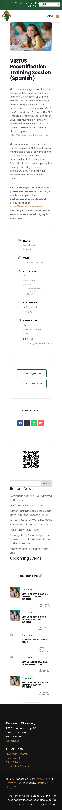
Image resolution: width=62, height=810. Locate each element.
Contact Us (12, 741)
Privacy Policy (43, 779)
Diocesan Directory (17, 754)
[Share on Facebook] (20, 423)
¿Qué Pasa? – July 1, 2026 (24, 530)
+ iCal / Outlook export (32, 383)
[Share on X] (27, 423)
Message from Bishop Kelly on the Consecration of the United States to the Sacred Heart (30, 539)
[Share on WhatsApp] (34, 423)
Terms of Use (13, 783)
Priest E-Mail (13, 762)
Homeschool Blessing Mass (34, 641)
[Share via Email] (41, 423)
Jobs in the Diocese (17, 766)
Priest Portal (13, 758)
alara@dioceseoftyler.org (40, 343)
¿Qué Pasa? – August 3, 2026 (26, 505)
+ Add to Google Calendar (32, 373)
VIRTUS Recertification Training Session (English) (35, 596)
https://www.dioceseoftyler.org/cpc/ (29, 135)
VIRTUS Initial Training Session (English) (35, 663)
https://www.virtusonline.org (26, 206)
